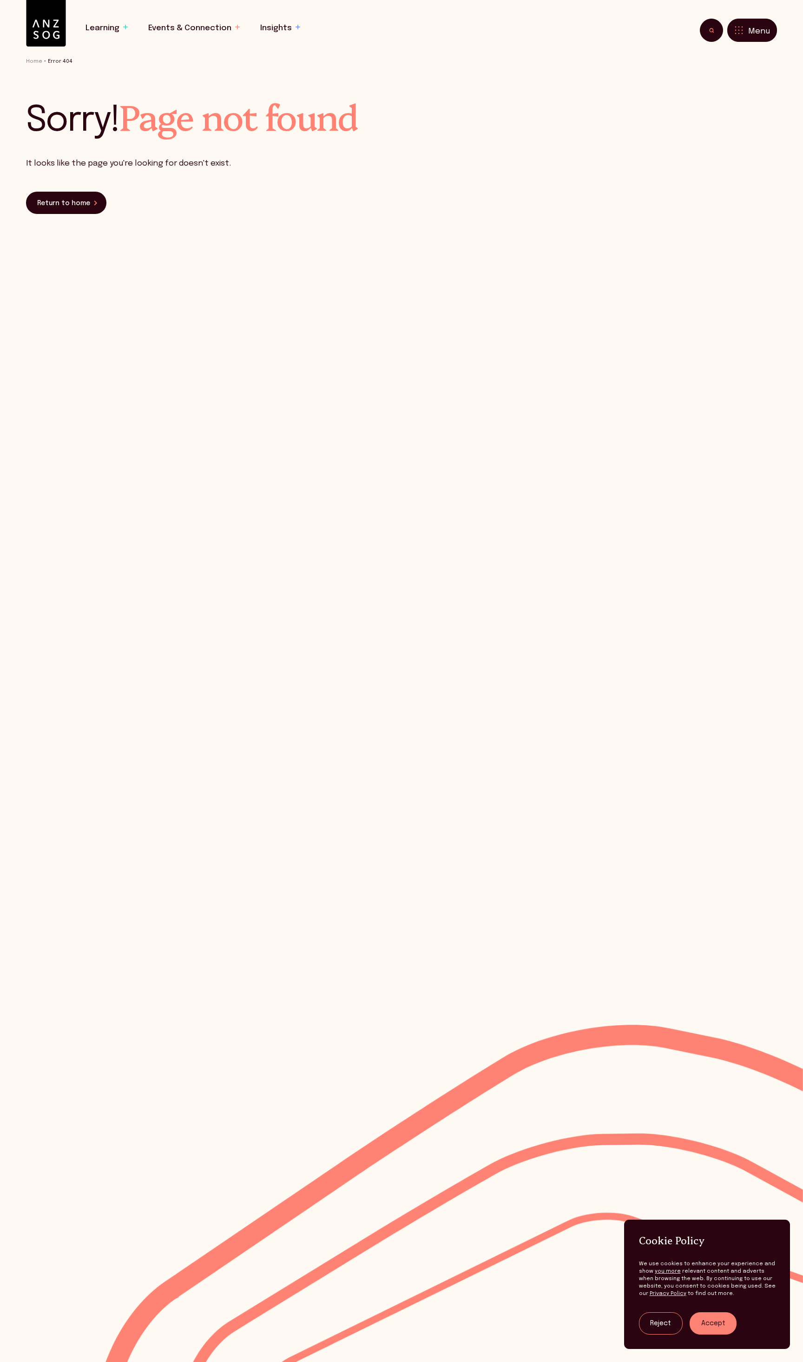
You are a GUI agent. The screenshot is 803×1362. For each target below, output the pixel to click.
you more (668, 1271)
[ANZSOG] (46, 23)
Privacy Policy (668, 1293)
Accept (713, 1323)
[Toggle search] (711, 30)
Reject (660, 1323)
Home (34, 61)
